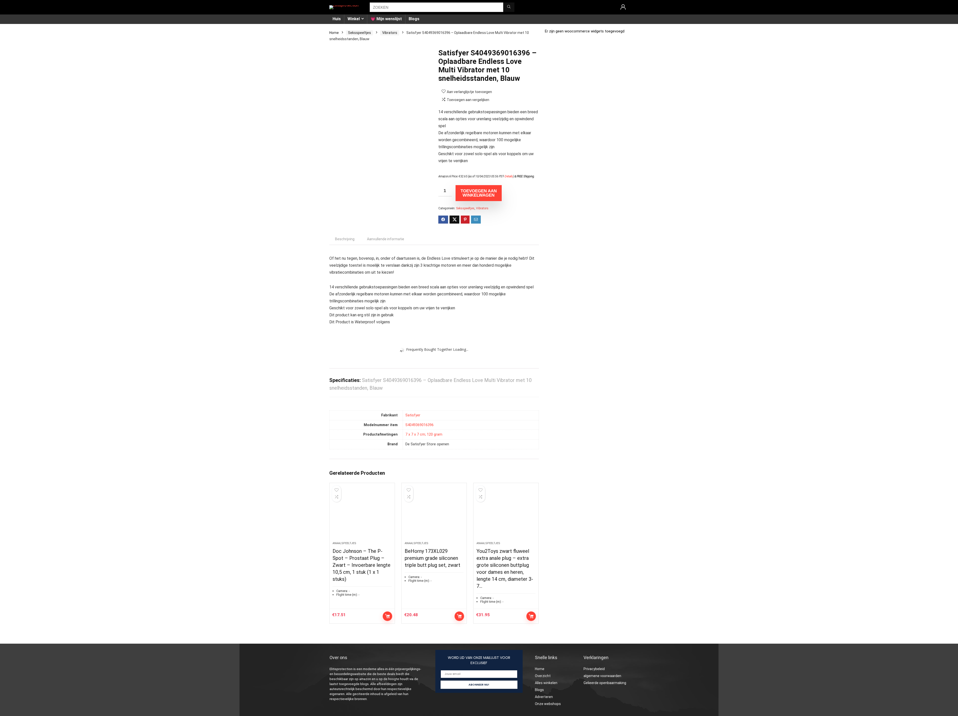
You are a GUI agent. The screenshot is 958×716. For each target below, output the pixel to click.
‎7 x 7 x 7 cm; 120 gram (423, 434)
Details (509, 176)
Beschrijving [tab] (345, 239)
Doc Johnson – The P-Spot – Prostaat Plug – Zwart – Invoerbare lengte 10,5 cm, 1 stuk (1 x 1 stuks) (361, 565)
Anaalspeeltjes (344, 543)
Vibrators (389, 33)
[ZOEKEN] (508, 7)
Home (334, 33)
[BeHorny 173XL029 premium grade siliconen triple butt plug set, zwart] (434, 514)
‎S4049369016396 (419, 425)
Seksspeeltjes (359, 33)
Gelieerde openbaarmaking (605, 683)
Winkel (354, 18)
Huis (337, 18)
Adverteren (544, 697)
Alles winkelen (546, 683)
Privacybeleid (594, 669)
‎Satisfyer (412, 415)
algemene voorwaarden (602, 676)
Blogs (414, 18)
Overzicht (543, 676)
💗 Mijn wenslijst (386, 18)
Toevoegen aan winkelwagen (479, 193)
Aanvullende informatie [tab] (385, 239)
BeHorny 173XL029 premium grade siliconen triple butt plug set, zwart (432, 558)
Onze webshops (548, 704)
